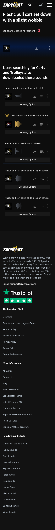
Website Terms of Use (13, 335)
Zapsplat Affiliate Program (16, 426)
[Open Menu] (49, 5)
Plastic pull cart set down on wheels (23, 143)
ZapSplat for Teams (12, 395)
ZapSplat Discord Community (17, 414)
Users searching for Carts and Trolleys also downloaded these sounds (25, 73)
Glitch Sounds (10, 499)
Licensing (7, 316)
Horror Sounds (10, 487)
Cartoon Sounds (11, 505)
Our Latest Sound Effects (15, 443)
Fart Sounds (9, 474)
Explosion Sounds (11, 468)
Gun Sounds (9, 456)
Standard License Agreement (19, 30)
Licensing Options (27, 104)
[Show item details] (50, 48)
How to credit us (11, 389)
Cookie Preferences (12, 354)
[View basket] (40, 5)
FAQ (5, 383)
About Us (7, 371)
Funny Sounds (10, 449)
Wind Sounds (9, 512)
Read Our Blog (10, 420)
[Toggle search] (30, 5)
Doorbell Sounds (11, 462)
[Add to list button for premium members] (44, 48)
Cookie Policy (9, 348)
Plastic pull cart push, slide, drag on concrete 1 (28, 197)
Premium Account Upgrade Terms (19, 323)
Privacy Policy (9, 341)
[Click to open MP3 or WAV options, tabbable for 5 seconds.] (36, 48)
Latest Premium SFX (12, 402)
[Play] (6, 48)
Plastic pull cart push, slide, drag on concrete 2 (28, 170)
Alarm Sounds (10, 493)
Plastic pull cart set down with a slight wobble (27, 17)
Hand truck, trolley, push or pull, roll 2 (24, 88)
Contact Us (8, 377)
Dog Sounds (9, 481)
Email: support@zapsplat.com (19, 284)
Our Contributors (11, 408)
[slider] (23, 48)
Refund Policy (9, 329)
